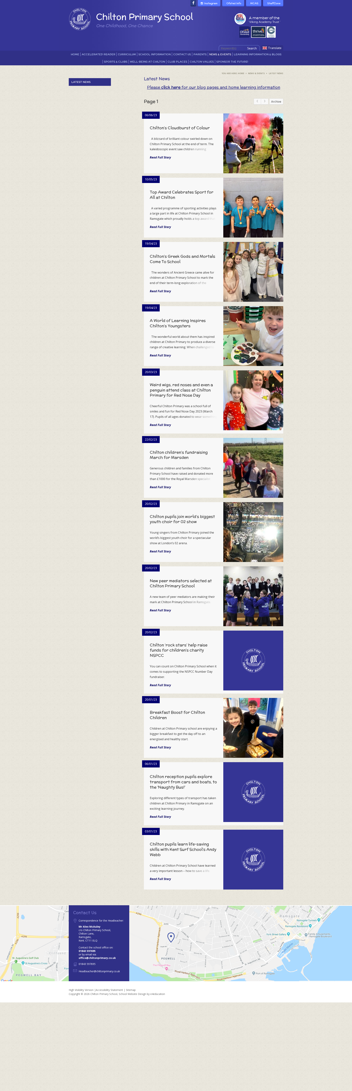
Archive (276, 102)
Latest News (276, 73)
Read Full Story (160, 157)
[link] (257, 101)
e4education (157, 994)
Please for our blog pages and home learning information (213, 87)
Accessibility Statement (109, 990)
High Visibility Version (81, 990)
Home (241, 73)
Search (252, 48)
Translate (274, 48)
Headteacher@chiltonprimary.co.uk (99, 971)
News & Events (256, 73)
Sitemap (131, 990)
